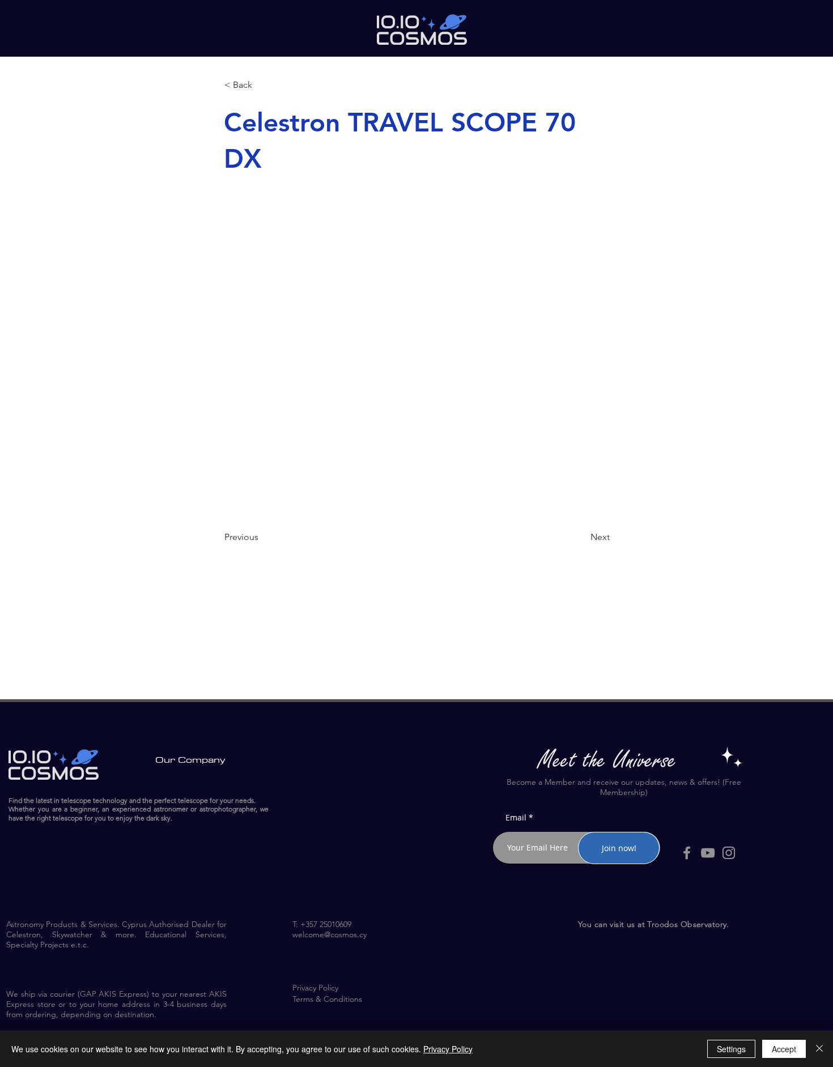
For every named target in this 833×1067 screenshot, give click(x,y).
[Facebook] (686, 852)
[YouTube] (707, 852)
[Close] (819, 1049)
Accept (784, 1049)
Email (515, 818)
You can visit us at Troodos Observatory (652, 924)
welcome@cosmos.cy (329, 934)
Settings (731, 1049)
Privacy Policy (448, 1049)
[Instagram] (728, 852)
